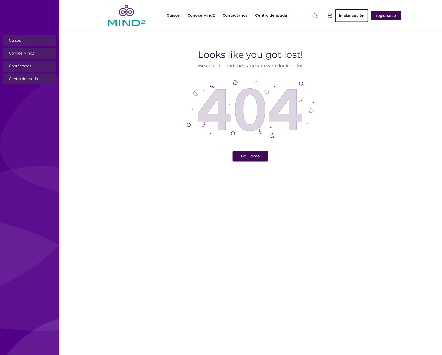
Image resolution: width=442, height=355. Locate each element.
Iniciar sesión (351, 15)
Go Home (250, 156)
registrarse (386, 15)
